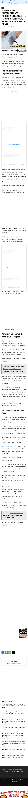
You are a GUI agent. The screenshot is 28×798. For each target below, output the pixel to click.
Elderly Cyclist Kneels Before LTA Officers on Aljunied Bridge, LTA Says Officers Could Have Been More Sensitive (14, 721)
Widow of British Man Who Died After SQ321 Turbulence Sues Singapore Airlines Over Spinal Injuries (13, 706)
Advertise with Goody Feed (8, 779)
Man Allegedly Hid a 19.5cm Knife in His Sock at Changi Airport (13, 750)
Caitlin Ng (5, 26)
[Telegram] (6, 652)
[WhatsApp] (9, 652)
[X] (13, 652)
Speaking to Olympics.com (9, 446)
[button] (2, 2)
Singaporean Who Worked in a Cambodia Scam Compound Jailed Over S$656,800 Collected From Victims (14, 743)
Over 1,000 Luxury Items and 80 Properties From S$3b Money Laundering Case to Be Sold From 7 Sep (13, 713)
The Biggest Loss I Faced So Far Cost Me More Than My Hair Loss (13, 728)
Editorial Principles (20, 779)
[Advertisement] (14, 107)
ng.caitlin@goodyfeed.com (15, 663)
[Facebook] (2, 652)
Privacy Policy (14, 781)
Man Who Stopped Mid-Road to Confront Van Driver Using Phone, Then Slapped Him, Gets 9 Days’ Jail (13, 735)
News (3, 7)
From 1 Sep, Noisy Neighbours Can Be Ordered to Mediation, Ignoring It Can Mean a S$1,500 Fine (13, 756)
